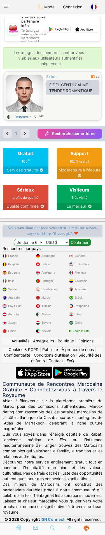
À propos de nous (78, 349)
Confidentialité (17, 355)
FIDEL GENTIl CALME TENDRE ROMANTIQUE (70, 87)
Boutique (66, 340)
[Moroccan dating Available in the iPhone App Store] (34, 369)
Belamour (23, 117)
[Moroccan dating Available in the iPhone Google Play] (71, 369)
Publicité (50, 349)
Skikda (51, 76)
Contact (55, 360)
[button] (6, 6)
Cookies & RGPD (24, 349)
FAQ (70, 360)
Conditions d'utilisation (54, 355)
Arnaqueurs (43, 340)
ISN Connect (52, 519)
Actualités (20, 340)
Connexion (72, 6)
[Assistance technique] (86, 528)
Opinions (86, 340)
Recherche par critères (73, 133)
